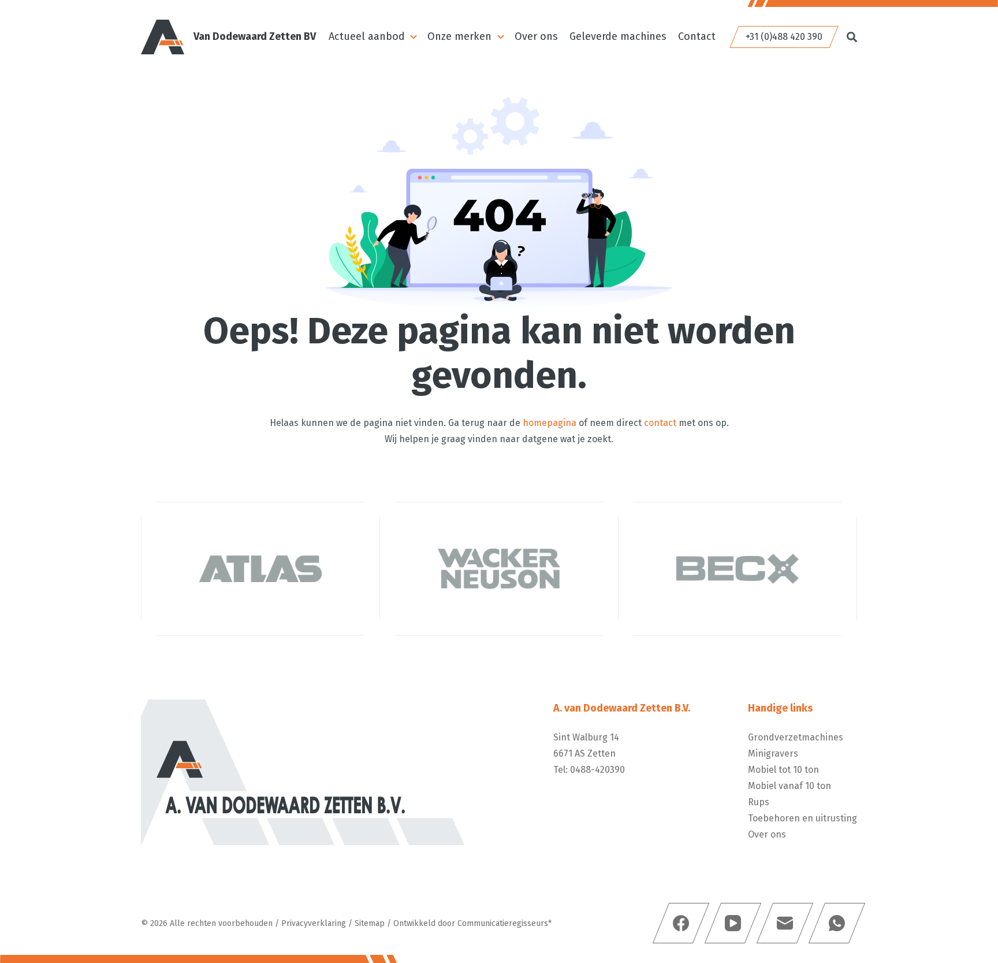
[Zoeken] (852, 37)
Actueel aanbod (367, 36)
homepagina (549, 422)
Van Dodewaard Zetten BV (254, 36)
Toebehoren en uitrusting (802, 818)
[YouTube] (733, 923)
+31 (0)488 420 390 (784, 36)
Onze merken (459, 36)
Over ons (536, 36)
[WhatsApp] (837, 923)
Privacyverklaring (313, 923)
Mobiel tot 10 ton (783, 769)
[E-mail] (785, 923)
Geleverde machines (617, 36)
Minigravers (773, 753)
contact (660, 422)
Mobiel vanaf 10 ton (789, 785)
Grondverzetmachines (795, 737)
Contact (697, 36)
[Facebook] (681, 923)
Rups (758, 802)
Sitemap (370, 923)
